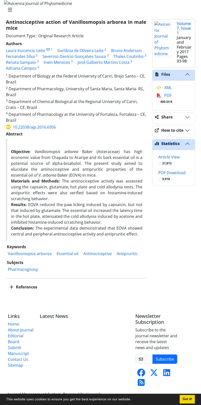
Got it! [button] (187, 399)
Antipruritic (127, 253)
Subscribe (165, 359)
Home (13, 324)
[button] (133, 400)
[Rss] (141, 384)
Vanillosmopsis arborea (30, 253)
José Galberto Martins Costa (103, 62)
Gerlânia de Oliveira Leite (80, 50)
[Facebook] (141, 374)
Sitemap (15, 365)
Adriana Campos (21, 68)
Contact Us (18, 359)
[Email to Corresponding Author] (48, 49)
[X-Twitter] (154, 374)
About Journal (20, 330)
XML (167, 87)
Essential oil (67, 253)
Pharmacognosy (23, 269)
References (26, 287)
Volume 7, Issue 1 (184, 28)
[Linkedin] (167, 374)
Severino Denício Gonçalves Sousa (74, 56)
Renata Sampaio (21, 62)
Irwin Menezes (57, 62)
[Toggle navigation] (99, 9)
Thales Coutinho (128, 56)
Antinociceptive (97, 253)
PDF (166, 98)
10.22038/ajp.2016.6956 (34, 127)
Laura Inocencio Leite (25, 50)
